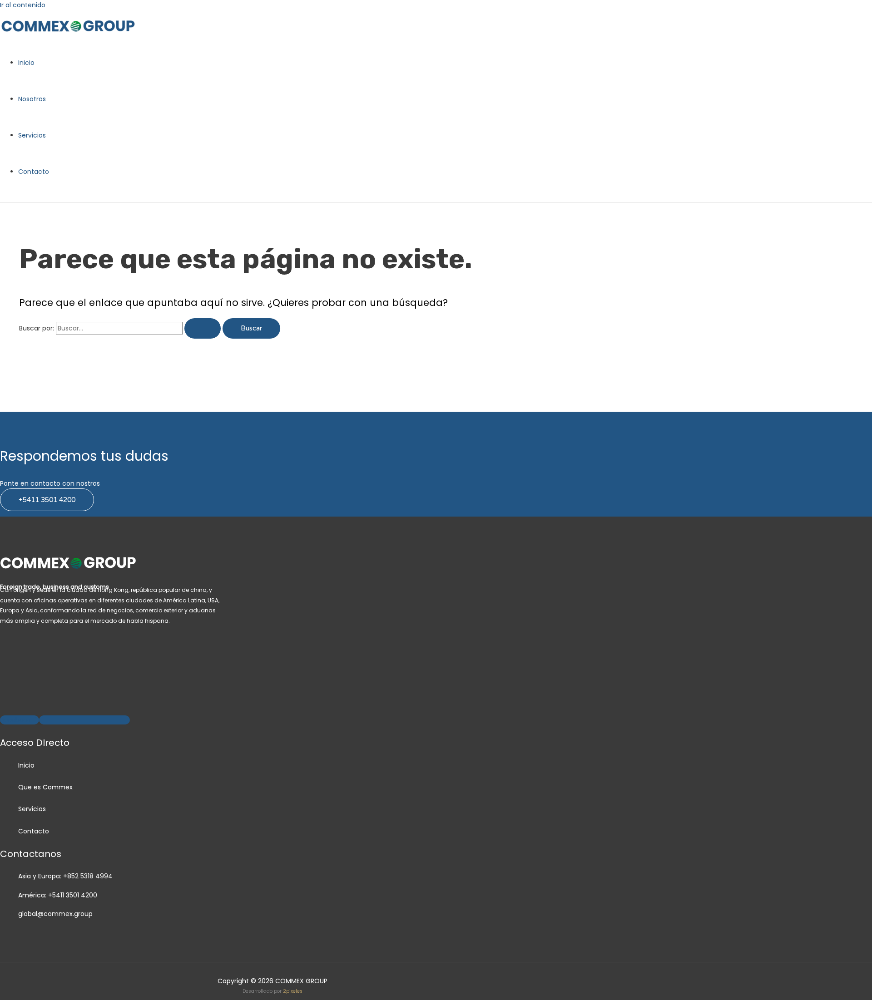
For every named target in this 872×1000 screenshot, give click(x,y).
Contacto (33, 171)
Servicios (32, 135)
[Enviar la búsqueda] (202, 328)
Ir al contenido (22, 5)
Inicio (26, 62)
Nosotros (32, 98)
